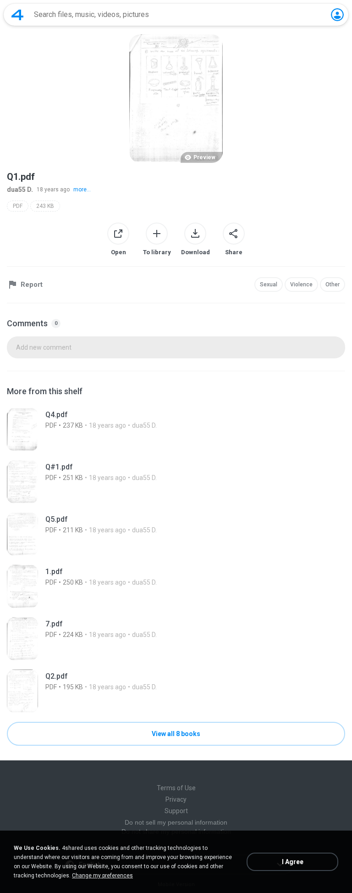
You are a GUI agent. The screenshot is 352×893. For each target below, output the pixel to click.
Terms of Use (176, 788)
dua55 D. (20, 189)
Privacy (176, 799)
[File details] (176, 429)
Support (176, 811)
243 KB (45, 206)
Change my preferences (102, 875)
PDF (17, 206)
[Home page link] (17, 14)
